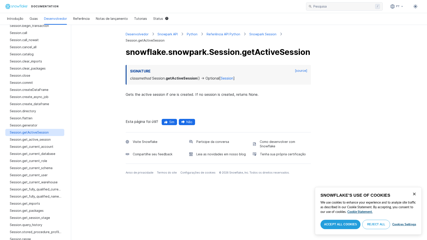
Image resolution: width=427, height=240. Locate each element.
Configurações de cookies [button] (198, 172)
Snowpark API (167, 34)
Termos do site (167, 172)
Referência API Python (223, 34)
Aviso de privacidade (139, 172)
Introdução (15, 18)
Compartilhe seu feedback (152, 154)
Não (189, 122)
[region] (368, 211)
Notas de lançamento (112, 18)
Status (158, 18)
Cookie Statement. (360, 212)
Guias (34, 18)
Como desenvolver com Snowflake (277, 144)
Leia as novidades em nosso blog (221, 154)
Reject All (376, 224)
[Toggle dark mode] (415, 6)
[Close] (414, 194)
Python (192, 34)
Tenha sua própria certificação (283, 154)
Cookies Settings (404, 224)
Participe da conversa (212, 142)
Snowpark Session (262, 34)
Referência (81, 18)
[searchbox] (343, 6)
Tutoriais (140, 18)
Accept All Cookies (340, 224)
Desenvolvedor (55, 18)
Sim (171, 122)
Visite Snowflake (145, 142)
